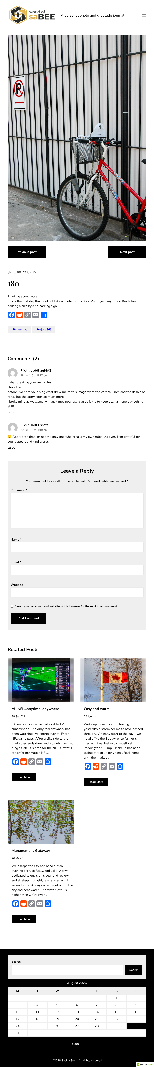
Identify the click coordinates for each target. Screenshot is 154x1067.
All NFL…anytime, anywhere (35, 708)
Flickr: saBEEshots (34, 425)
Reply (11, 412)
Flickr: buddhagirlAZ (35, 370)
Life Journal (19, 329)
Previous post (27, 252)
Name (16, 539)
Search (16, 962)
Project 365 (43, 329)
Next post (127, 252)
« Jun (75, 1044)
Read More (24, 777)
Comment (19, 490)
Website (17, 585)
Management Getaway (31, 850)
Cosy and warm (97, 708)
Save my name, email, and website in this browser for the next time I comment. (66, 606)
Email (16, 562)
